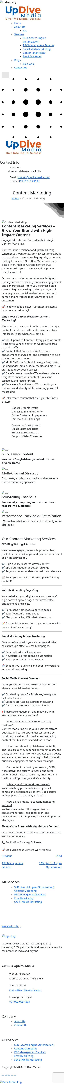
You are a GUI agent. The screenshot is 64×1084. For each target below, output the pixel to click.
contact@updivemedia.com (34, 177)
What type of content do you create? (28, 784)
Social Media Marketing (37, 49)
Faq (25, 30)
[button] (32, 723)
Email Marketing (32, 56)
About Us (19, 27)
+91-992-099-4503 (29, 181)
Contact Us (20, 67)
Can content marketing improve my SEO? (31, 767)
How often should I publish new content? (31, 746)
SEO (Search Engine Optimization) (34, 887)
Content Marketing (34, 52)
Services (19, 34)
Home (17, 23)
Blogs (17, 60)
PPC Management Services (38, 45)
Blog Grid (28, 64)
